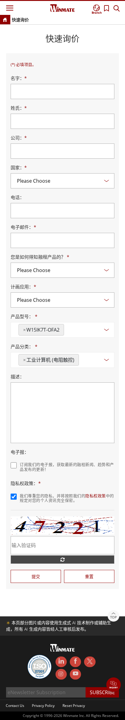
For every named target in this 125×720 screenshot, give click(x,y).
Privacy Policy (43, 705)
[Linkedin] (61, 662)
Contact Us (15, 705)
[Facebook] (75, 662)
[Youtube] (75, 674)
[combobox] (62, 329)
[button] (113, 685)
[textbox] (67, 327)
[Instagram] (61, 674)
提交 (36, 576)
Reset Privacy (73, 705)
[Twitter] (89, 661)
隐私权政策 (95, 495)
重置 (89, 576)
